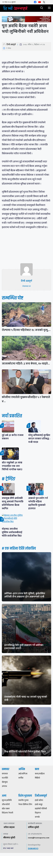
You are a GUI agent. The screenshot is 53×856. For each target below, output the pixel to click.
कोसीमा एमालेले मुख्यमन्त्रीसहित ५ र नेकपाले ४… (26, 399)
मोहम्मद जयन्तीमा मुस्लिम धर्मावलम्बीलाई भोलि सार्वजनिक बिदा (12, 532)
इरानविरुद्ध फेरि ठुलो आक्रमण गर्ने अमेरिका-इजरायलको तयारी (24, 646)
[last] (26, 19)
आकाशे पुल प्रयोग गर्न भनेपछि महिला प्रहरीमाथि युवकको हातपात (38, 503)
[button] (41, 8)
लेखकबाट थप (26, 286)
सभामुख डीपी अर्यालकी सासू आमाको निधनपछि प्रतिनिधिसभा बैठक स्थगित (12, 503)
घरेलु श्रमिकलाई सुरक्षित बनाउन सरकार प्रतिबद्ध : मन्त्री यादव (39, 438)
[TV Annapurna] (15, 8)
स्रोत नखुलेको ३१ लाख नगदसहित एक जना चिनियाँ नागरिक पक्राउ (12, 466)
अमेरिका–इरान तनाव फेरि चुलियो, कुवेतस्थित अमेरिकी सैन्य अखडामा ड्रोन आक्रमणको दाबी (24, 595)
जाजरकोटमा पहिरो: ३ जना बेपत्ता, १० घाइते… (26, 363)
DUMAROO (33, 848)
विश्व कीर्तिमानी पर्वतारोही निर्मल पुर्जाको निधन (25, 752)
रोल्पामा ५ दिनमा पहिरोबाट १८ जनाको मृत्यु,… (26, 330)
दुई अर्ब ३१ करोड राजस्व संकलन (12, 437)
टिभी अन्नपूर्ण (11, 44)
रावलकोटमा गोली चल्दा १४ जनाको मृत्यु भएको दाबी (25, 698)
